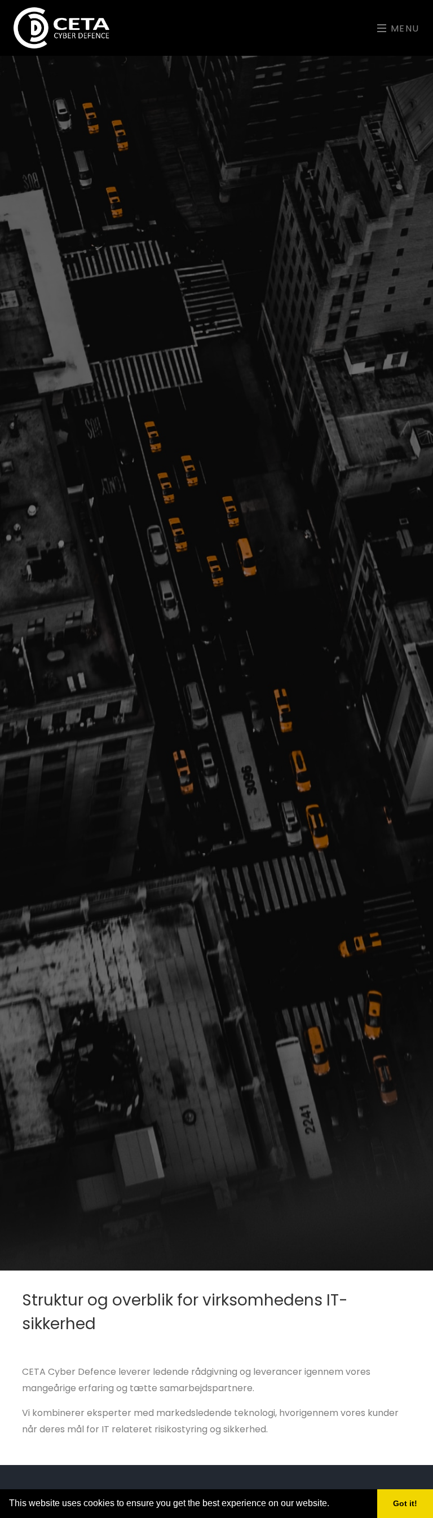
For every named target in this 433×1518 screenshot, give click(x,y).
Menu (403, 28)
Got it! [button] (405, 1503)
